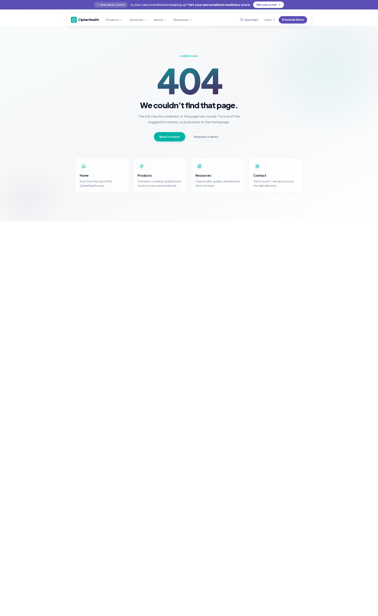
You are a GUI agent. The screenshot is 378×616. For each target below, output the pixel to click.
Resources (181, 19)
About (158, 19)
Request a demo (206, 136)
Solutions (136, 19)
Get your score (266, 4)
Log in (268, 19)
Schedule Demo (293, 19)
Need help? (251, 19)
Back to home (169, 136)
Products (112, 19)
